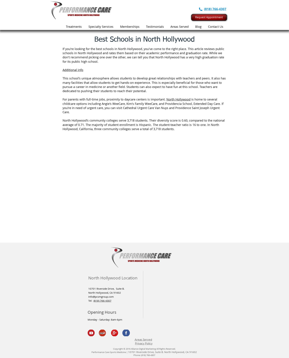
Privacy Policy (144, 343)
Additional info (73, 70)
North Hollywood (178, 99)
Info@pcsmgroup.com (101, 296)
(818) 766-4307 (102, 300)
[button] (101, 26)
